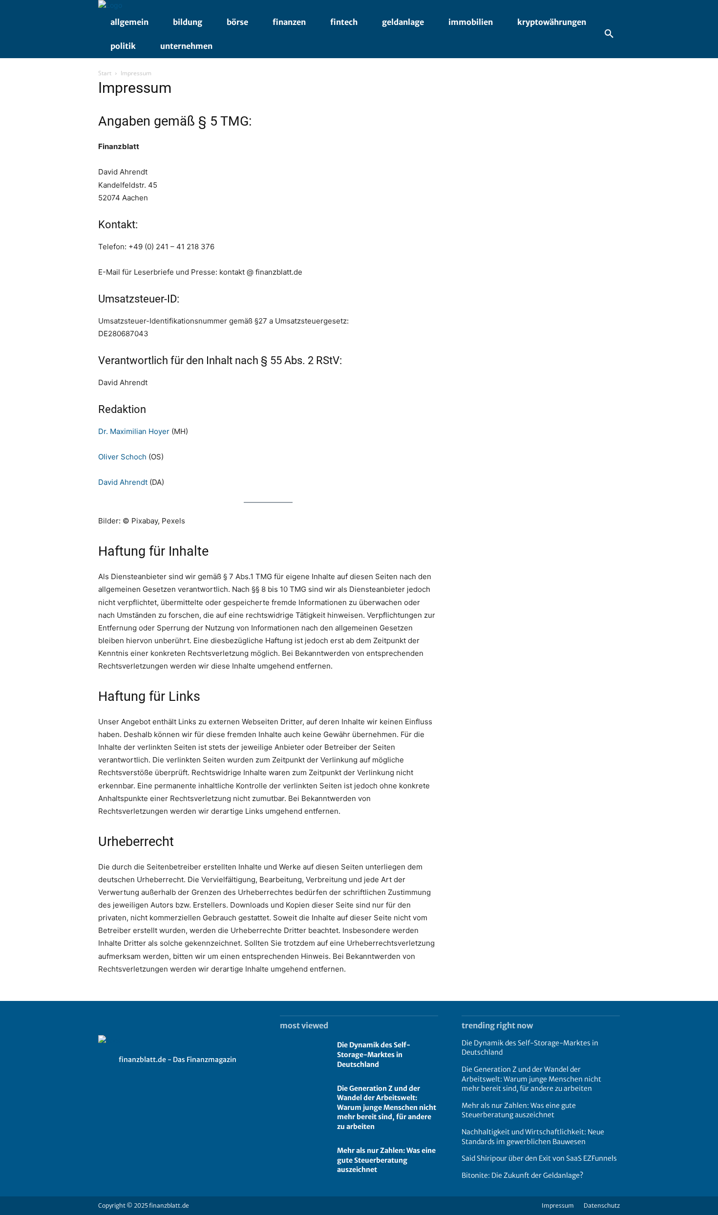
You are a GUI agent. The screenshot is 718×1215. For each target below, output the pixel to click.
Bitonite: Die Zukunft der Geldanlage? (522, 1175)
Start (104, 73)
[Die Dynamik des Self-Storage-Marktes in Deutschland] (303, 1055)
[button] (609, 34)
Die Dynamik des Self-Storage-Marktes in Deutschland (373, 1054)
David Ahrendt (123, 482)
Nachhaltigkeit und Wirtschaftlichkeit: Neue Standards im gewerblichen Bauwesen (533, 1137)
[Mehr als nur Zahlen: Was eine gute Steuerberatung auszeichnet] (303, 1161)
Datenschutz (602, 1205)
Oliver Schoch (122, 456)
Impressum (558, 1205)
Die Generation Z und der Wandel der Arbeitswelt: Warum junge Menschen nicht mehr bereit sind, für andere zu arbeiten (386, 1107)
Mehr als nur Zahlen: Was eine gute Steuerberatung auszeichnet (386, 1160)
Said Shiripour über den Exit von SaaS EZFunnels (539, 1158)
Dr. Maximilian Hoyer (133, 431)
